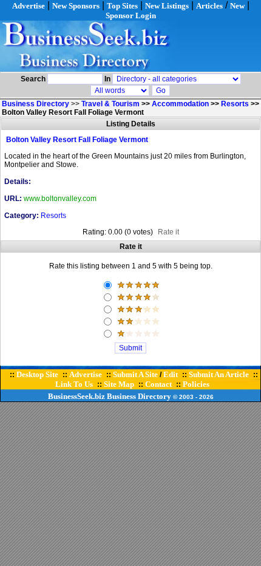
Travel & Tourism (110, 104)
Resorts (235, 104)
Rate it (168, 232)
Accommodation (180, 104)
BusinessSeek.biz (76, 396)
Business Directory (139, 396)
